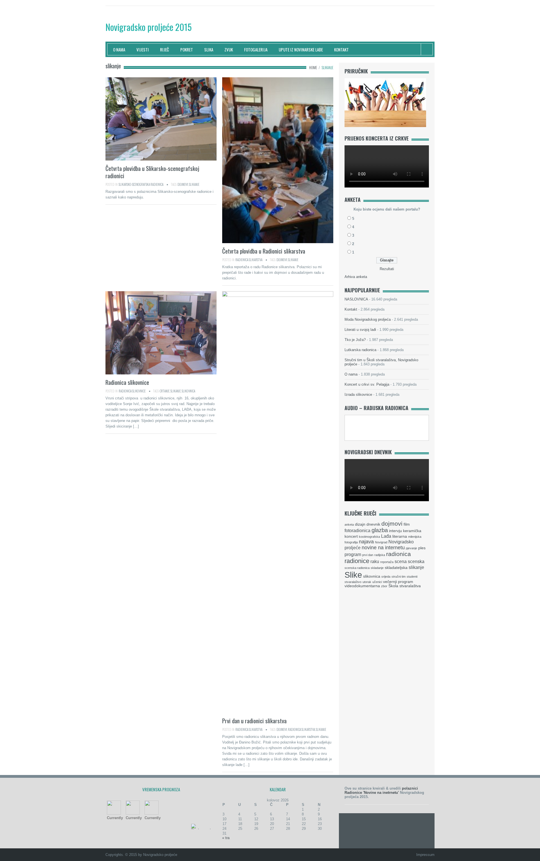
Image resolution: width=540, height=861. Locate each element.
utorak (367, 582)
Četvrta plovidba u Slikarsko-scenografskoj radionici (152, 172)
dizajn (360, 524)
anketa (349, 524)
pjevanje (411, 548)
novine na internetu (383, 547)
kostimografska (369, 536)
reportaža (386, 562)
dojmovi (182, 184)
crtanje (165, 391)
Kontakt (341, 49)
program (353, 554)
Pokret (186, 49)
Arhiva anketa (356, 277)
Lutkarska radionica (360, 350)
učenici (377, 582)
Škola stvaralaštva (404, 586)
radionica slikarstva (301, 729)
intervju (395, 531)
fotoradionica (357, 530)
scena (401, 561)
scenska (416, 561)
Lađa (386, 536)
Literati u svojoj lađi (360, 329)
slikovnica (188, 391)
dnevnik (373, 524)
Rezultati (387, 269)
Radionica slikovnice (127, 382)
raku (374, 561)
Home (313, 67)
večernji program (398, 582)
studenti (412, 576)
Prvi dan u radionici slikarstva (254, 720)
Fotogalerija (255, 49)
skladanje (377, 568)
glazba (380, 530)
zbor (384, 586)
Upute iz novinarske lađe (301, 49)
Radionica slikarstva (248, 259)
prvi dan (367, 555)
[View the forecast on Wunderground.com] (204, 826)
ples (422, 548)
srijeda (385, 576)
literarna (399, 536)
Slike (353, 574)
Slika (208, 49)
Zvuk (228, 49)
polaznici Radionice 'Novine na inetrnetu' (381, 790)
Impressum (425, 855)
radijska (379, 555)
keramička (412, 531)
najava (366, 541)
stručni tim (399, 576)
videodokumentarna (362, 586)
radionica (398, 554)
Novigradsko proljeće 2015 (148, 26)
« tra (226, 838)
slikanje (194, 184)
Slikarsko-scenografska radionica (141, 184)
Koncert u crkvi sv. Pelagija (367, 384)
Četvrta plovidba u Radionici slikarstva (263, 251)
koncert (351, 536)
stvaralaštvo (353, 582)
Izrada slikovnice (358, 394)
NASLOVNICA (356, 299)
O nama (119, 49)
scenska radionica (357, 568)
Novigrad (381, 542)
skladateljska (396, 568)
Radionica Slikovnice (132, 391)
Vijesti (142, 49)
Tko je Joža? (355, 340)
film (407, 524)
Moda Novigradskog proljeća (368, 319)
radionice (357, 560)
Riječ (164, 49)
